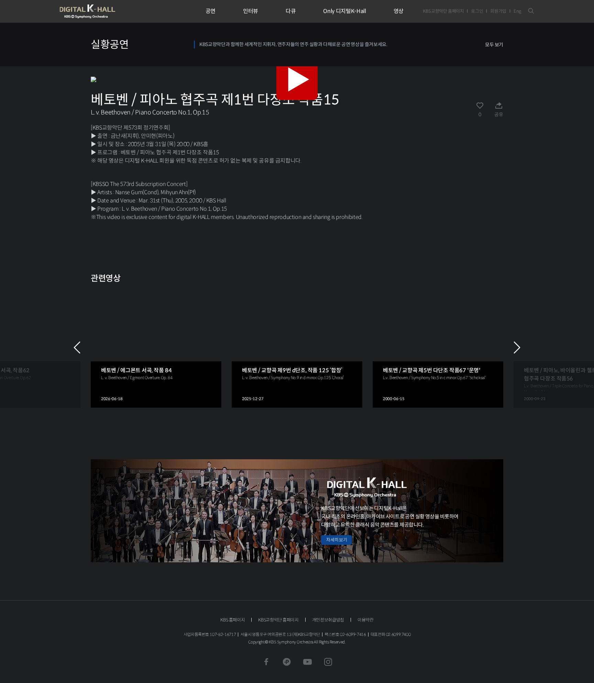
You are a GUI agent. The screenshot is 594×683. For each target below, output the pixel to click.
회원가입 (498, 11)
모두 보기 (494, 45)
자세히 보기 (336, 540)
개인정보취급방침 (328, 620)
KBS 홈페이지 (232, 620)
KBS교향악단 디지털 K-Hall (103, 11)
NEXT (517, 347)
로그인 (477, 11)
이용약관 (366, 620)
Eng (517, 11)
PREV (77, 347)
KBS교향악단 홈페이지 (443, 11)
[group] (156, 348)
